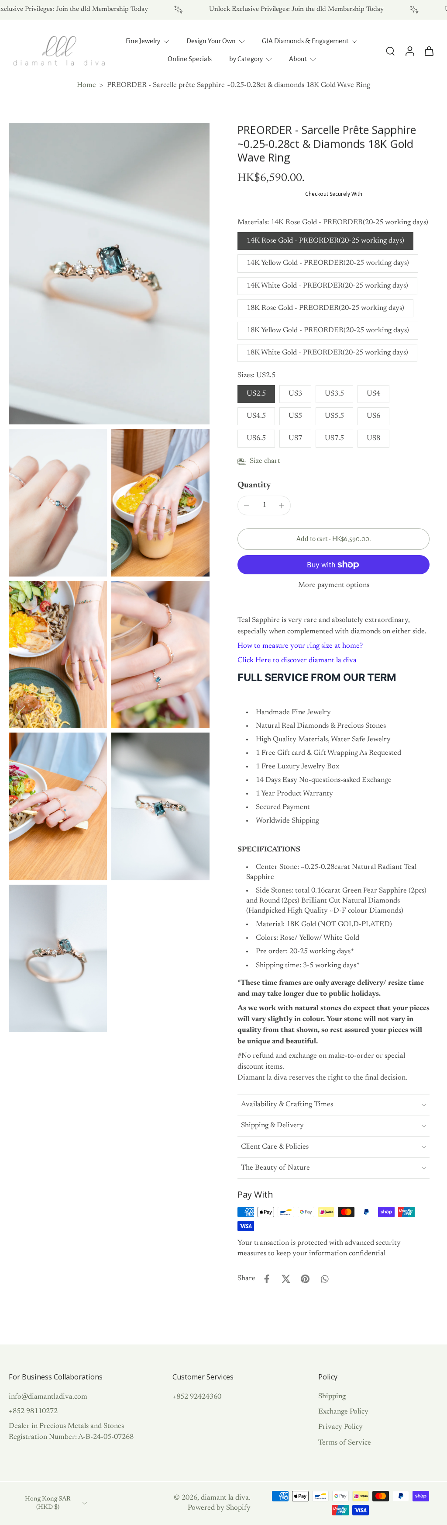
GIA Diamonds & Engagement (305, 40)
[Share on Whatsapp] (324, 1279)
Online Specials (190, 59)
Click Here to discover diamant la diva (297, 660)
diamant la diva (225, 1497)
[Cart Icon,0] (428, 50)
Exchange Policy (343, 1411)
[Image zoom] (109, 273)
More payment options (333, 585)
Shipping (332, 1396)
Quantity (254, 485)
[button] (333, 539)
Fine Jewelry (143, 40)
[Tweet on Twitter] (286, 1279)
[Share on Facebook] (266, 1279)
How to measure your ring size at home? (300, 646)
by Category (246, 59)
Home (86, 85)
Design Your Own (211, 40)
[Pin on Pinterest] (305, 1279)
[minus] (246, 505)
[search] (390, 50)
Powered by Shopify (219, 1507)
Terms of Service (344, 1442)
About (298, 59)
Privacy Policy (340, 1427)
